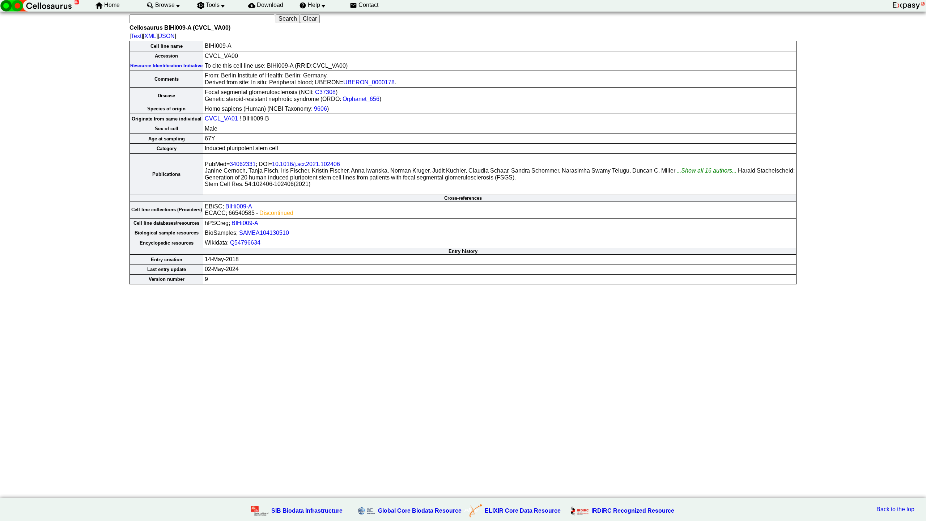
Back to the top (895, 509)
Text (136, 36)
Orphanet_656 (361, 99)
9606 (320, 109)
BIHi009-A (238, 206)
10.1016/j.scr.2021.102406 (306, 164)
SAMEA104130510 (264, 233)
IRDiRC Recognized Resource (632, 511)
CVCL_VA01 (221, 118)
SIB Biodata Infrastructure (307, 511)
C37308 (325, 92)
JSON (167, 36)
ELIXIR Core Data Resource (523, 511)
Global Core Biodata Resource (420, 511)
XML (150, 36)
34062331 (243, 164)
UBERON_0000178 (369, 82)
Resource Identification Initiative (166, 65)
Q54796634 (245, 243)
